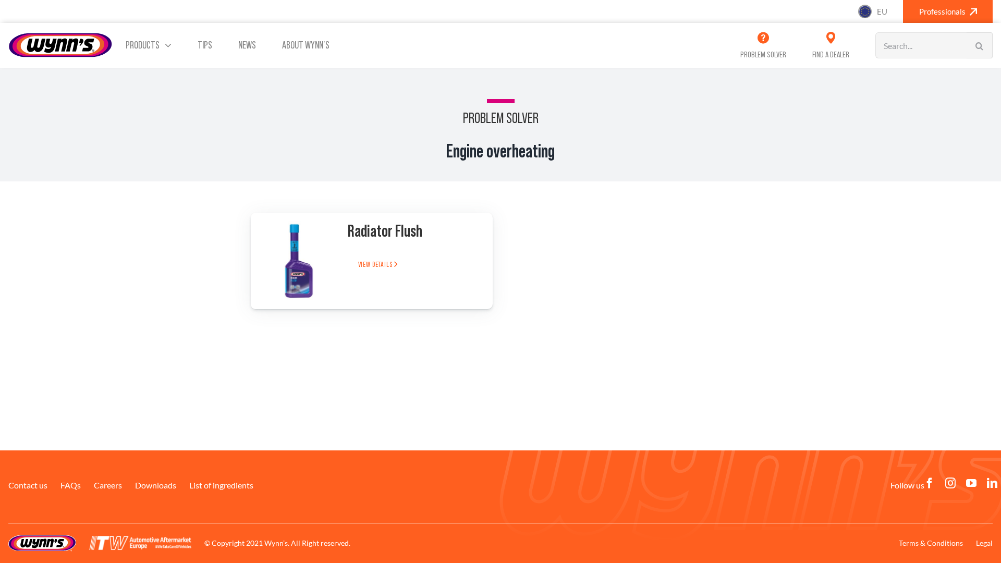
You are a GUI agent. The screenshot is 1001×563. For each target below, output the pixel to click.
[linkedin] (992, 483)
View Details (376, 264)
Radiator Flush (385, 231)
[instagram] (950, 483)
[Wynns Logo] (60, 36)
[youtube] (971, 483)
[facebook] (929, 483)
